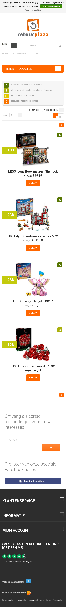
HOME (5, 53)
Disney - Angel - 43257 (33, 301)
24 (12, 115)
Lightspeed (33, 600)
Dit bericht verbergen (51, 6)
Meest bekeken (51, 110)
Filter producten (18, 68)
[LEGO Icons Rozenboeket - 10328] (33, 344)
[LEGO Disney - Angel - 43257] (33, 279)
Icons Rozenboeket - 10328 (33, 366)
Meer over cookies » (33, 10)
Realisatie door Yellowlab (50, 600)
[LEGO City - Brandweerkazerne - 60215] (33, 214)
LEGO (37, 53)
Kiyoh (29, 561)
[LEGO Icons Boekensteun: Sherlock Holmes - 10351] (33, 150)
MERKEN (21, 53)
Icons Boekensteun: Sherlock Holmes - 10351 (33, 173)
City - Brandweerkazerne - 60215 (33, 236)
